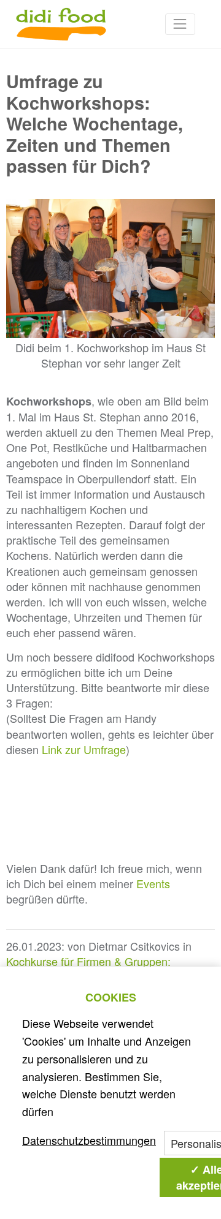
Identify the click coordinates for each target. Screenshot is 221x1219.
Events (153, 883)
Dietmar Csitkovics (134, 946)
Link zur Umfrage (84, 749)
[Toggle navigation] (180, 24)
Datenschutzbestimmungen (89, 1140)
